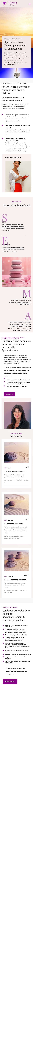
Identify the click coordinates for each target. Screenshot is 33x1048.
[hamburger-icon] (30, 4)
